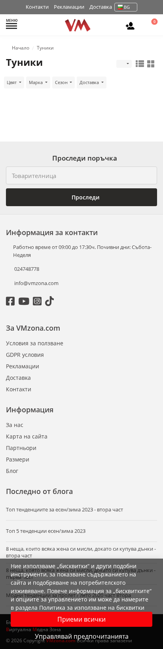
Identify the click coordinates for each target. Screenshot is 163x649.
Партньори (21, 448)
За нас (14, 425)
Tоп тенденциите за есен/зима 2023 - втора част (64, 509)
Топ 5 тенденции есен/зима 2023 (45, 531)
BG (127, 7)
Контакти (37, 6)
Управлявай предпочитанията (82, 636)
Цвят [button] (12, 82)
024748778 (26, 268)
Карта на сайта (26, 436)
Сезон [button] (62, 82)
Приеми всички (81, 619)
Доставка (100, 6)
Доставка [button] (90, 82)
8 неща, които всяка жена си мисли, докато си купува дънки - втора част (81, 552)
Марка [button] (36, 82)
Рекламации (69, 6)
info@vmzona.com (36, 283)
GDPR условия (25, 354)
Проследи (84, 197)
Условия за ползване (34, 343)
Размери (17, 459)
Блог (12, 471)
